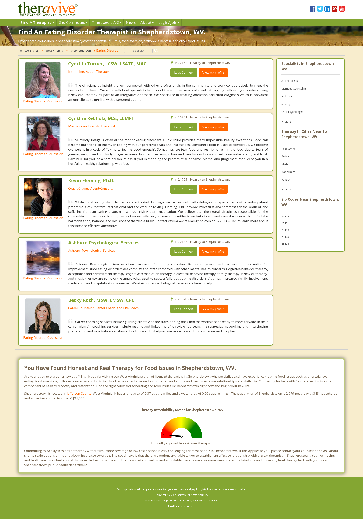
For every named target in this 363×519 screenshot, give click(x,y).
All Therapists (289, 81)
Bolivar (285, 156)
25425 (285, 216)
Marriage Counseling (293, 88)
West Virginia (54, 50)
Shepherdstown (80, 50)
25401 (285, 223)
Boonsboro (288, 172)
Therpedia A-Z (105, 22)
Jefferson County (79, 393)
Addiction (287, 96)
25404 (285, 230)
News (131, 22)
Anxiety (285, 104)
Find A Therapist (36, 22)
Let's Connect (183, 72)
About (146, 22)
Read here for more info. (181, 506)
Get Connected (72, 22)
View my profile (213, 72)
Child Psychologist (292, 112)
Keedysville (288, 148)
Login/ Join (167, 22)
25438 (285, 243)
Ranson (286, 179)
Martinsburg (288, 164)
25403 (285, 237)
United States (29, 50)
